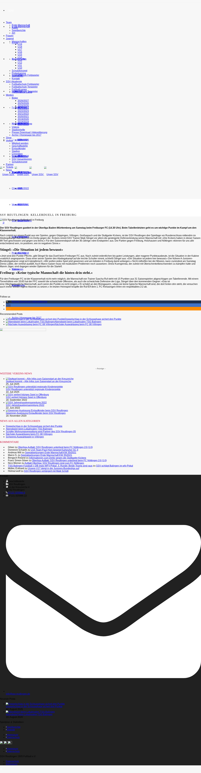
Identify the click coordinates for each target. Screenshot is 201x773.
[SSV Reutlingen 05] (29, 174)
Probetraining (19, 73)
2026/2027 (23, 100)
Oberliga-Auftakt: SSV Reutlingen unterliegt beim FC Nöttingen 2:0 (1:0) (55, 447)
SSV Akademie (14, 81)
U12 (20, 62)
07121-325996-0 (16, 493)
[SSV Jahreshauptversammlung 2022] (26, 402)
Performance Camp (22, 92)
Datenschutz (13, 737)
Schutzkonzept (19, 70)
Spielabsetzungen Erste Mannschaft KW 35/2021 (50, 452)
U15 (20, 55)
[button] (7, 302)
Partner (12, 124)
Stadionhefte (18, 129)
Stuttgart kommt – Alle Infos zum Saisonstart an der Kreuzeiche (38, 381)
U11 (20, 65)
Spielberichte (19, 30)
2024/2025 (23, 106)
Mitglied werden (20, 143)
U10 (20, 68)
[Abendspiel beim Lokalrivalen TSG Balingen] (30, 321)
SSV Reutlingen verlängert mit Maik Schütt (46, 471)
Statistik (11, 729)
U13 (20, 60)
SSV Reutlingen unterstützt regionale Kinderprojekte (33, 389)
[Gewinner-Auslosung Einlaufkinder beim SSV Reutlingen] (37, 410)
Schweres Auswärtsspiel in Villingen (25, 437)
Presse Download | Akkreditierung (29, 301)
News (11, 156)
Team (11, 10)
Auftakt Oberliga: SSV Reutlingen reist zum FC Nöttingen (54, 463)
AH (13, 33)
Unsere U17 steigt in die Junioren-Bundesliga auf (53, 468)
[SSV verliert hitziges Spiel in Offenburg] (27, 394)
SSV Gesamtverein (22, 159)
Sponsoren (17, 76)
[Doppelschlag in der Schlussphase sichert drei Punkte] (35, 319)
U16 (20, 52)
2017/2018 (23, 253)
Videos (15, 269)
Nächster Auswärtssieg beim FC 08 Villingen (78, 324)
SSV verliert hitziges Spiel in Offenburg (26, 397)
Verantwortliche (20, 204)
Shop (11, 91)
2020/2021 (23, 116)
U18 (20, 47)
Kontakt (16, 78)
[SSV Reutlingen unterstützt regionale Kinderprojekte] (34, 386)
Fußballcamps (19, 89)
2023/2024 (23, 108)
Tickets (9, 167)
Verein (11, 107)
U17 (20, 49)
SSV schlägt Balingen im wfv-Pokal (114, 465)
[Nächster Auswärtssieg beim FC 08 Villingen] (30, 324)
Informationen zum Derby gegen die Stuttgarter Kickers (57, 458)
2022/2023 (23, 111)
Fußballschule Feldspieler (25, 75)
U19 (20, 44)
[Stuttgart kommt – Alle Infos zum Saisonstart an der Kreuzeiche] (40, 378)
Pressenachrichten (21, 172)
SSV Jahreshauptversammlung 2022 (25, 405)
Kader (15, 27)
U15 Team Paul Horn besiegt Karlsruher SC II (54, 450)
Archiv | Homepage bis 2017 (26, 135)
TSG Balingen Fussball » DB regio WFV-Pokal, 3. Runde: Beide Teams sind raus (50, 465)
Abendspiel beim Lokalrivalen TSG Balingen (78, 321)
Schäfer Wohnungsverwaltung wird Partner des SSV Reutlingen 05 (41, 431)
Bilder (15, 98)
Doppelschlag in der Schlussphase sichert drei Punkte (93, 319)
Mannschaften (19, 41)
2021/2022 (23, 188)
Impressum (12, 734)
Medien (10, 95)
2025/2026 (23, 103)
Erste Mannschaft (21, 26)
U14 (20, 57)
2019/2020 (23, 119)
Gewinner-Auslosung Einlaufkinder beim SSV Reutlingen (36, 413)
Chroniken (17, 188)
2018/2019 (23, 122)
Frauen (9, 35)
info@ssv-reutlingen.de (18, 694)
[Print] (6, 223)
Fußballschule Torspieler (25, 87)
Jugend (12, 43)
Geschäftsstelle (20, 140)
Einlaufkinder (19, 148)
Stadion (16, 151)
